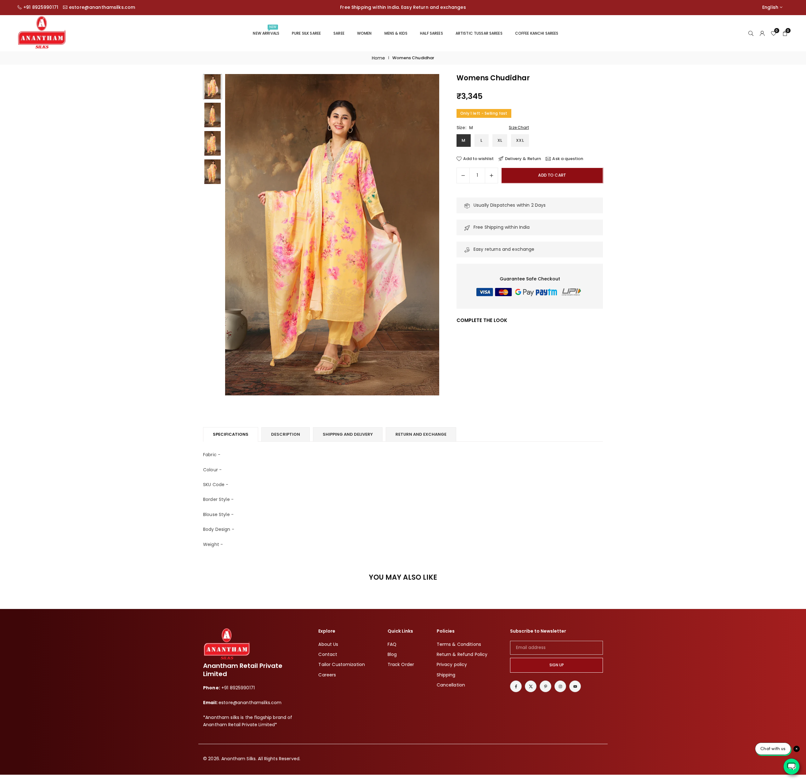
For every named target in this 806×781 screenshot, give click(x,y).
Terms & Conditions (459, 644)
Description (285, 434)
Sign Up (556, 665)
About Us (328, 644)
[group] (332, 234)
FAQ (392, 644)
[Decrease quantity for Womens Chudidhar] (463, 175)
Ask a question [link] (567, 158)
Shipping (446, 675)
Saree (338, 33)
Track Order (401, 664)
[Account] (762, 33)
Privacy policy (452, 664)
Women (364, 33)
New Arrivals (266, 30)
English (770, 7)
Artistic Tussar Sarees (479, 33)
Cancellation (451, 685)
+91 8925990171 (40, 7)
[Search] (751, 33)
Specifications (230, 434)
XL (499, 141)
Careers (327, 675)
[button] (423, 235)
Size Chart (519, 127)
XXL (520, 141)
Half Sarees (431, 33)
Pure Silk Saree (306, 33)
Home (378, 58)
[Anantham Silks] (41, 32)
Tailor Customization (341, 664)
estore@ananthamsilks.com (102, 7)
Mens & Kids (396, 33)
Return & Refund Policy (462, 654)
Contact (327, 654)
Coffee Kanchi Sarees (537, 33)
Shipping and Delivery (348, 434)
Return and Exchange (420, 434)
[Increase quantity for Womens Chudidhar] (491, 175)
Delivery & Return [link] (523, 158)
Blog (392, 654)
